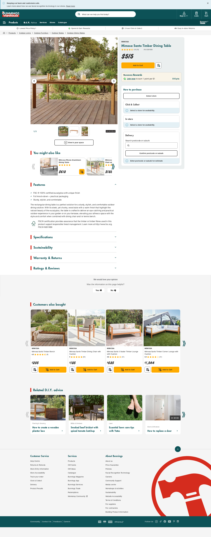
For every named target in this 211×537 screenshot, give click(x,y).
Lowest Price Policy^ (28, 28)
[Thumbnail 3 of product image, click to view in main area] (85, 131)
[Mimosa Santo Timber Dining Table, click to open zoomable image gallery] (74, 80)
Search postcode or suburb (137, 140)
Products (12, 33)
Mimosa (125, 42)
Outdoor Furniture (41, 33)
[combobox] (105, 14)
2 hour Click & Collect (133, 28)
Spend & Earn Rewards (80, 28)
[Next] (113, 166)
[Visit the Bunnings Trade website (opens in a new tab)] (204, 22)
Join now (131, 79)
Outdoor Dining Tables (76, 33)
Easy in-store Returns (186, 28)
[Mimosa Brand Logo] (111, 131)
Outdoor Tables (58, 33)
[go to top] (178, 449)
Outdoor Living (25, 33)
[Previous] (33, 166)
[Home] (4, 33)
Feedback (57, 521)
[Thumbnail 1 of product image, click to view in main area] (63, 131)
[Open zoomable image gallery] (113, 121)
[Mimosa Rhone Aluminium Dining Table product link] (49, 166)
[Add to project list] (158, 65)
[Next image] (113, 81)
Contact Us (46, 521)
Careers (67, 521)
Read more (70, 6)
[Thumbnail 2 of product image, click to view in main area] (74, 131)
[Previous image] (34, 81)
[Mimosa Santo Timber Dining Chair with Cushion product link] (95, 166)
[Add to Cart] (81, 171)
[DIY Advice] (30, 22)
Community (35, 521)
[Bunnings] (10, 16)
